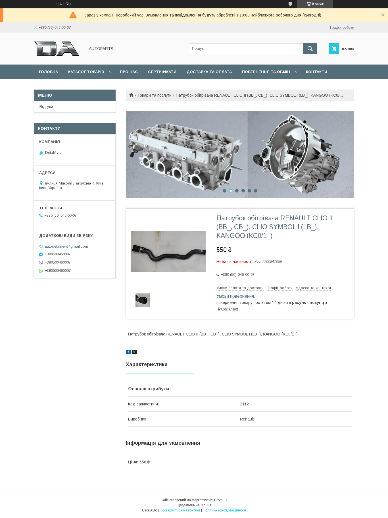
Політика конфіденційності (224, 510)
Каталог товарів (86, 72)
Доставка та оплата (209, 72)
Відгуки (46, 106)
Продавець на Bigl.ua (194, 505)
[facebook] (128, 353)
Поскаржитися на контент (180, 510)
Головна (48, 72)
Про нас (129, 72)
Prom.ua (221, 500)
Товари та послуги (154, 95)
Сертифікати (162, 72)
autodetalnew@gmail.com (66, 246)
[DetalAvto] (58, 57)
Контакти (316, 72)
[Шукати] (310, 48)
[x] (134, 353)
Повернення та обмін (266, 72)
